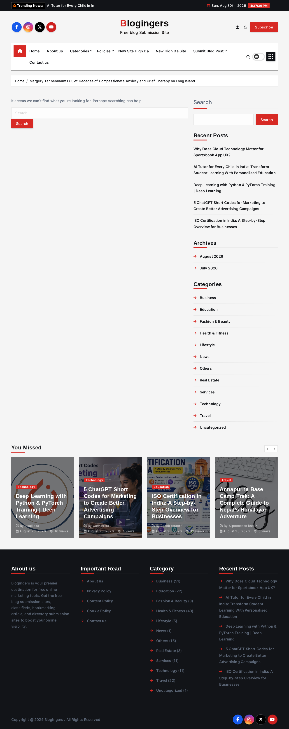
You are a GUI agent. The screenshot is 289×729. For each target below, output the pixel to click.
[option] (42, 497)
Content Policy (100, 601)
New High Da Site (171, 51)
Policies (104, 51)
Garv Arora (101, 526)
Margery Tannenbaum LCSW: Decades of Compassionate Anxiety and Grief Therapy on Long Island (112, 81)
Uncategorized (213, 427)
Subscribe (264, 27)
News (205, 356)
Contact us (39, 62)
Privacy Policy (99, 591)
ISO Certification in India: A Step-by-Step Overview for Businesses (246, 678)
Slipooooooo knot (242, 526)
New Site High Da (133, 51)
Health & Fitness (214, 333)
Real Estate (209, 380)
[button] (267, 448)
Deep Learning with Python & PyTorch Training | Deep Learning (248, 632)
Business (208, 297)
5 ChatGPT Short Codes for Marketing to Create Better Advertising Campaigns (110, 502)
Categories (79, 51)
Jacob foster (170, 526)
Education (209, 309)
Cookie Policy (99, 611)
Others (206, 368)
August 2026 (211, 256)
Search (202, 102)
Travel (205, 415)
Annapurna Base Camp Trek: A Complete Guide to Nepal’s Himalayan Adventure (244, 502)
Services (207, 392)
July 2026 (208, 268)
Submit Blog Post (208, 51)
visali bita (32, 526)
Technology (210, 404)
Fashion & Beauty (215, 321)
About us (55, 51)
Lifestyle (207, 345)
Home (34, 51)
